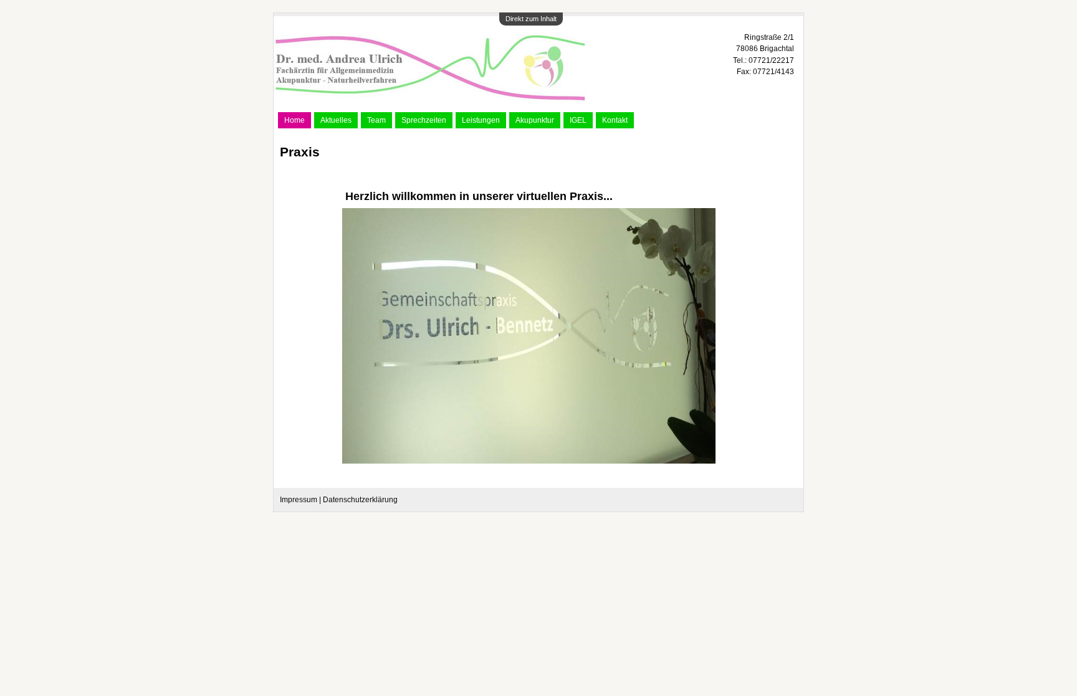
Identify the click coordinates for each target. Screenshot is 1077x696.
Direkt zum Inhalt (531, 18)
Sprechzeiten (423, 120)
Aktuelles (336, 120)
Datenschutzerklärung (360, 499)
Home (294, 120)
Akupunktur (534, 120)
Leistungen (481, 120)
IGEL (578, 120)
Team (376, 120)
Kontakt (615, 120)
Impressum (298, 499)
